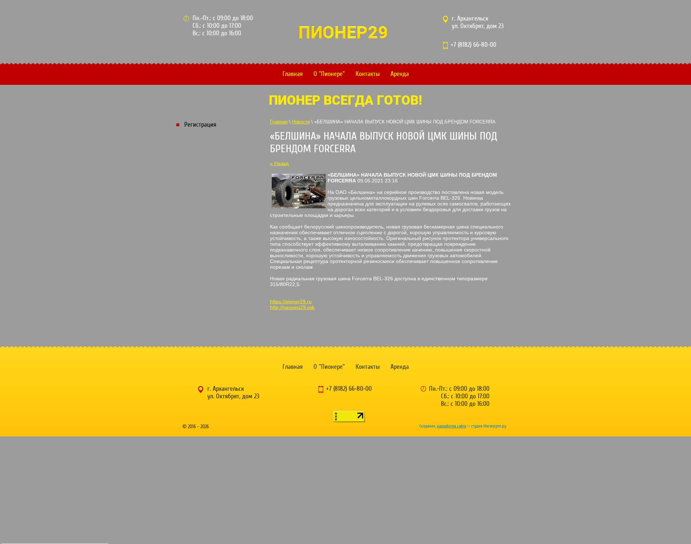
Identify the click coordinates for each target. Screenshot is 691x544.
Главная (293, 74)
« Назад (279, 163)
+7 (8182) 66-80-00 (473, 45)
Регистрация (200, 124)
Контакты (368, 74)
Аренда (399, 74)
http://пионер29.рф (292, 307)
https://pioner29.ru (291, 301)
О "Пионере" (329, 74)
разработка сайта (451, 426)
